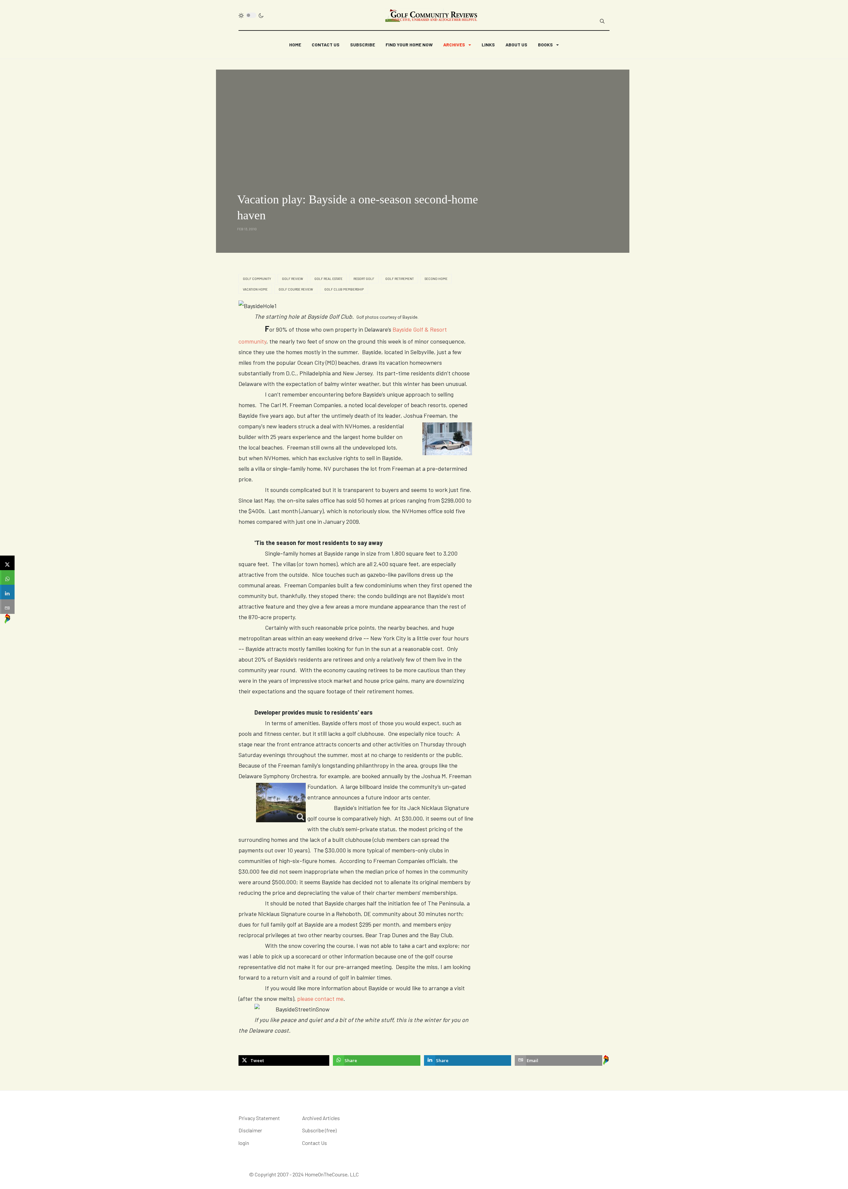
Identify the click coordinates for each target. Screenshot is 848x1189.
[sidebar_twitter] (7, 563)
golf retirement (399, 279)
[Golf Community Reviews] (431, 15)
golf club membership (344, 289)
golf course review (296, 289)
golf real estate (328, 279)
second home (436, 279)
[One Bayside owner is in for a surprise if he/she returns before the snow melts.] (439, 438)
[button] (457, 45)
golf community (257, 279)
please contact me (320, 998)
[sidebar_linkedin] (7, 592)
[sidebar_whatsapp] (7, 577)
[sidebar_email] (7, 606)
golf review (292, 279)
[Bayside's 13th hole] (273, 802)
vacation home (255, 289)
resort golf (363, 279)
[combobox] (602, 21)
